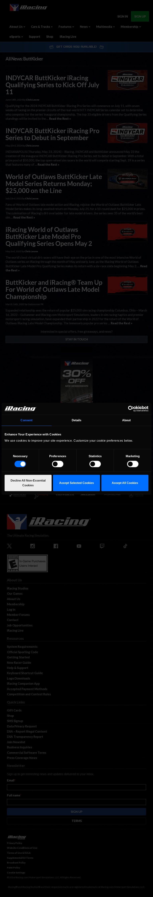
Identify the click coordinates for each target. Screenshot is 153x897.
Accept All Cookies (125, 483)
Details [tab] (76, 420)
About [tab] (126, 420)
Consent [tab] (26, 420)
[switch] (57, 464)
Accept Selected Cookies (76, 483)
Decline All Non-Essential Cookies (28, 483)
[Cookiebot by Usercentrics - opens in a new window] (131, 409)
